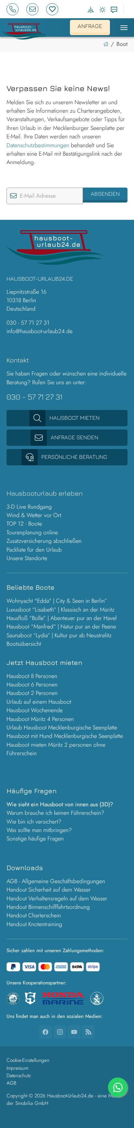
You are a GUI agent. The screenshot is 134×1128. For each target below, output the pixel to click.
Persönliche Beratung (74, 456)
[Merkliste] (54, 9)
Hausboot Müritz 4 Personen (40, 719)
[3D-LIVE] (91, 9)
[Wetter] (102, 9)
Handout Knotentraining (34, 924)
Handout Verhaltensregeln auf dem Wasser (57, 898)
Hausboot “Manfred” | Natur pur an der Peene (61, 626)
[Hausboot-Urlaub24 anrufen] (15, 9)
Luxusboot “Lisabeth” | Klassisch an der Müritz (60, 609)
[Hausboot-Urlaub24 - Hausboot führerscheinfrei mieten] (105, 44)
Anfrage (90, 25)
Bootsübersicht (24, 644)
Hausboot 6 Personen (32, 684)
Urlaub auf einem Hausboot (39, 702)
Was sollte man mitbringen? (39, 830)
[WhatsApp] (117, 1087)
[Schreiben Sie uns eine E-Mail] (35, 9)
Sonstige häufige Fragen (35, 838)
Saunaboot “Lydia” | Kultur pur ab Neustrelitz (59, 635)
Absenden (105, 193)
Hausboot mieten (74, 417)
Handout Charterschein (34, 915)
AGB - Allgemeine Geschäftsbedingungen (56, 881)
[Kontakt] (114, 9)
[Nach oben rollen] (118, 1112)
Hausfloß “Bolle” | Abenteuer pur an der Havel (62, 618)
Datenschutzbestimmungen (38, 145)
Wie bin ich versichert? (34, 821)
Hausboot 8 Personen (32, 676)
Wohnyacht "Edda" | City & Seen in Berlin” (57, 601)
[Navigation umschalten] (123, 27)
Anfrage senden (74, 437)
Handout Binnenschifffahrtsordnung (48, 907)
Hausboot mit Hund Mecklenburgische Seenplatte (65, 736)
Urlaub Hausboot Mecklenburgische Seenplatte (62, 727)
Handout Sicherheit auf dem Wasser (49, 889)
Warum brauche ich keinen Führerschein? (55, 813)
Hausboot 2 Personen (32, 693)
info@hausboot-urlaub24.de (40, 331)
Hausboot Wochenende (35, 710)
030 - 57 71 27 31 (28, 322)
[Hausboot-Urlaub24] (24, 29)
